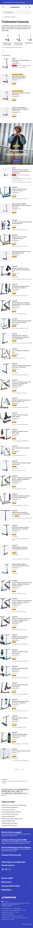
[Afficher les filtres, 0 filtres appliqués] (4, 51)
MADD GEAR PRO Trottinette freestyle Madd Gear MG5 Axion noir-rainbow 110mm (21, 337)
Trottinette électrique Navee (9, 825)
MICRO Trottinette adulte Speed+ (21, 751)
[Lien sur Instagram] (9, 869)
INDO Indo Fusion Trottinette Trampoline (20, 718)
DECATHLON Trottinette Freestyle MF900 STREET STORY (21, 252)
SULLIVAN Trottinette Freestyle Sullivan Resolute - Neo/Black (20, 528)
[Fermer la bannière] (30, 2)
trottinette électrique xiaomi (9, 823)
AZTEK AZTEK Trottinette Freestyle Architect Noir (21, 463)
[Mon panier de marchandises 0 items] (29, 7)
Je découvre (16, 160)
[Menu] (3, 7)
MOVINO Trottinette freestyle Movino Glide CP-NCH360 (20, 637)
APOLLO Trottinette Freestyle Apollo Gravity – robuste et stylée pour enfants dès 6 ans (22, 479)
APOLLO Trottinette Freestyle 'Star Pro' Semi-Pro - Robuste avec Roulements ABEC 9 (21, 383)
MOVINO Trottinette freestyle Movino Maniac (20, 415)
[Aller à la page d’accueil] (14, 7)
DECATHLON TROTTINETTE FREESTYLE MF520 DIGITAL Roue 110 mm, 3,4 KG (21, 205)
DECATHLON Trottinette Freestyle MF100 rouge (21, 93)
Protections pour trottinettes (9, 807)
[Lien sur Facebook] (3, 869)
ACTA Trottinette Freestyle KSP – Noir (21, 448)
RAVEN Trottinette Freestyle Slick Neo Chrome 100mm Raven (21, 496)
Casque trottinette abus (8, 821)
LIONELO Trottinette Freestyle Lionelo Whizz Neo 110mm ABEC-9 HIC (21, 270)
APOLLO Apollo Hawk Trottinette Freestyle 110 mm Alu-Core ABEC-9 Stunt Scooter (21, 304)
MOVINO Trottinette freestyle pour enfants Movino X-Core (21, 400)
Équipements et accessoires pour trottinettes (14, 805)
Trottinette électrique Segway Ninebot (12, 818)
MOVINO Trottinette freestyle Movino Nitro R (20, 685)
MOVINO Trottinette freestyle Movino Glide (20, 432)
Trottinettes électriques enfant (18, 43)
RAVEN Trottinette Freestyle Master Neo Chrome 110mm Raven (21, 321)
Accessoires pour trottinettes (10, 814)
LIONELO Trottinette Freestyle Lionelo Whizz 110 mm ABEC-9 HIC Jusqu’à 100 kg (21, 171)
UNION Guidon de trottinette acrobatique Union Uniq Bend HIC (21, 513)
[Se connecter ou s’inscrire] (26, 7)
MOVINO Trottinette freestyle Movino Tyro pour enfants (20, 735)
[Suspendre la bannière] (28, 2)
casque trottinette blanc (8, 816)
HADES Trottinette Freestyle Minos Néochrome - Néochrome (21, 366)
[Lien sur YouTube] (6, 869)
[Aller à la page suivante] (22, 769)
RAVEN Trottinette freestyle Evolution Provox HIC (19, 190)
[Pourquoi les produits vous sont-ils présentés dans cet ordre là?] (2, 55)
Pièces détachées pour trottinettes (11, 812)
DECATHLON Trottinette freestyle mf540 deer (21, 61)
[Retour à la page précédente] (11, 769)
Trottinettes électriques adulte (7, 43)
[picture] (5, 63)
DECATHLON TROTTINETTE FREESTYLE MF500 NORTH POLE (20, 564)
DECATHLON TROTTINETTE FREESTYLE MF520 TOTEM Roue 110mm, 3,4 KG (20, 109)
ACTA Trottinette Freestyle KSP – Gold (21, 351)
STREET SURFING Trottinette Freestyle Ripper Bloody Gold (20, 548)
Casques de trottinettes (8, 809)
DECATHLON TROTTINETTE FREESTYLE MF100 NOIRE (19, 77)
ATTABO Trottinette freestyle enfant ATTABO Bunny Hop (22, 222)
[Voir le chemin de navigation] (2, 17)
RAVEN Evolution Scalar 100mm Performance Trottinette (20, 287)
